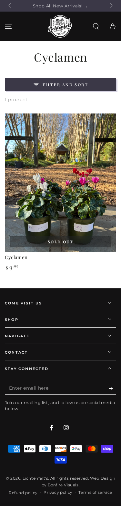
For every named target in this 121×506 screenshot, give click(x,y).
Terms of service (95, 492)
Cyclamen (16, 257)
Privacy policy (58, 492)
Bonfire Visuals (63, 485)
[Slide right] (110, 6)
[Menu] (8, 26)
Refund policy (23, 492)
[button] (95, 26)
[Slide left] (10, 6)
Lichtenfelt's (35, 478)
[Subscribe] (112, 388)
